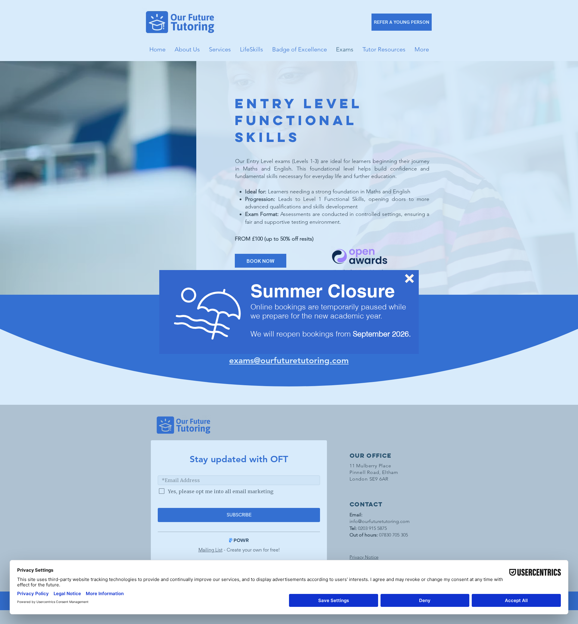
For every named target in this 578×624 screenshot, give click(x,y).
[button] (409, 278)
